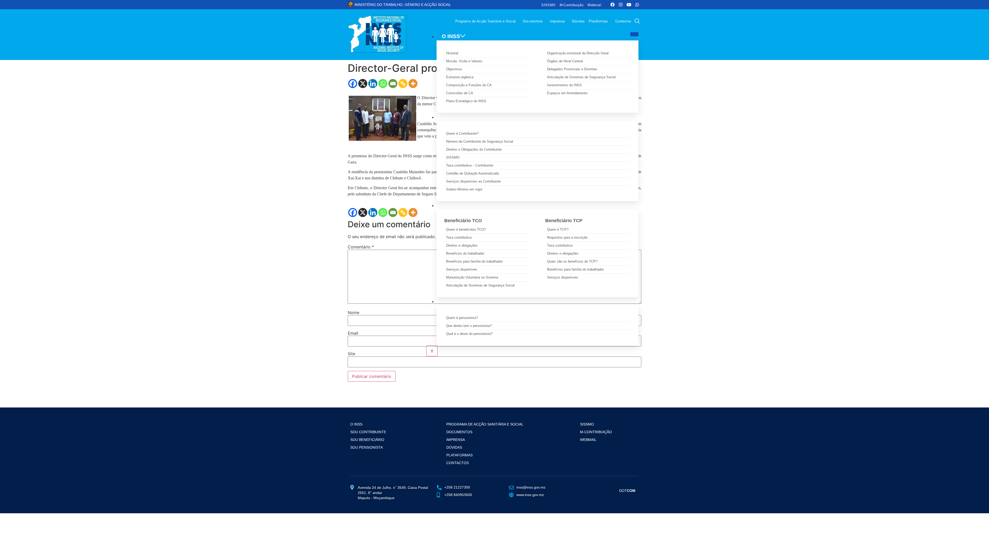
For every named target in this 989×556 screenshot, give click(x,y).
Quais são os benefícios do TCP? (572, 261)
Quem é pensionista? (462, 318)
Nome (353, 312)
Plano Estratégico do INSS (466, 101)
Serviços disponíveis (461, 269)
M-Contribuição (572, 5)
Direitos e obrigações (462, 245)
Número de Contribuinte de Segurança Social (479, 141)
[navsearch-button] (637, 21)
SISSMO (548, 5)
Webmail (594, 5)
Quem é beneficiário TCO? (466, 229)
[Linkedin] (372, 83)
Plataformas (598, 21)
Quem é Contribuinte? (462, 133)
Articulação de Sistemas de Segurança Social (581, 77)
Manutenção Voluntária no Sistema (472, 277)
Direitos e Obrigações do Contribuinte (474, 149)
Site (351, 354)
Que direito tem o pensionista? (469, 326)
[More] (412, 83)
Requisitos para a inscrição (567, 237)
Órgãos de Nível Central (565, 61)
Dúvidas (578, 21)
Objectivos (454, 69)
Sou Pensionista (366, 447)
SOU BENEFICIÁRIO (467, 205)
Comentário (361, 247)
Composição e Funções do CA (469, 85)
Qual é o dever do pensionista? (469, 334)
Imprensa (557, 21)
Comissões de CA (459, 93)
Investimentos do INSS (564, 85)
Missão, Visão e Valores (464, 61)
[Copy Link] (402, 83)
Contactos (623, 21)
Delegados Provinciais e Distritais (572, 69)
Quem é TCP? (557, 229)
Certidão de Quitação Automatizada (472, 173)
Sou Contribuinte (368, 432)
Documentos (533, 21)
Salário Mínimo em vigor (464, 189)
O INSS (451, 36)
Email (353, 333)
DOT (627, 491)
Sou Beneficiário (367, 440)
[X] (362, 83)
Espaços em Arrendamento (567, 93)
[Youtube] (629, 5)
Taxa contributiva (459, 237)
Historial (452, 53)
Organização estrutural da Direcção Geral (578, 53)
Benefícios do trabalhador (465, 253)
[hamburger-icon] (634, 34)
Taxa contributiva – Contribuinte (469, 165)
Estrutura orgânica (459, 77)
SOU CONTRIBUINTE (469, 117)
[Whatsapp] (637, 5)
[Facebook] (612, 5)
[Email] (392, 83)
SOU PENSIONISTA (466, 301)
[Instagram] (621, 5)
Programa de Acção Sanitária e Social (485, 21)
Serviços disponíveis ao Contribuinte (473, 181)
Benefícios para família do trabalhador (474, 261)
